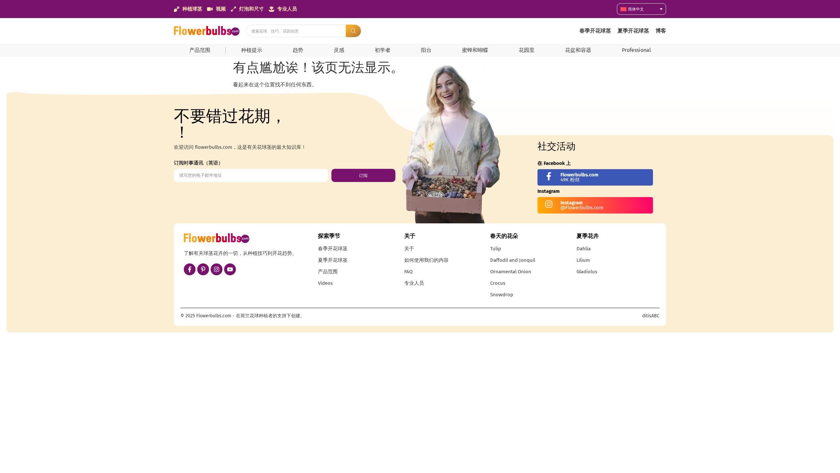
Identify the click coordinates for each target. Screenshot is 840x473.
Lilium (583, 260)
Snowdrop (501, 295)
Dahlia (584, 249)
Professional (636, 50)
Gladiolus (587, 272)
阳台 (426, 50)
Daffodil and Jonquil (512, 260)
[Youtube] (230, 269)
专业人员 (414, 283)
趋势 (298, 50)
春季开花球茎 (595, 31)
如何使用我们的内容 (426, 260)
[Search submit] (353, 31)
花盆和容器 (578, 50)
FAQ (408, 272)
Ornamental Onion (510, 272)
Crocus (497, 283)
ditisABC (651, 316)
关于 (409, 249)
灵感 (339, 50)
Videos (325, 283)
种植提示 (251, 50)
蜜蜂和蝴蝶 (475, 50)
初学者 (382, 50)
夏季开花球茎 (633, 31)
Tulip (495, 249)
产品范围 (199, 50)
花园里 (527, 50)
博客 (661, 31)
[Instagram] (216, 269)
